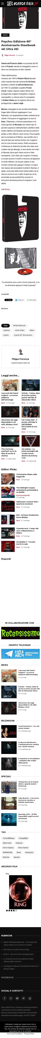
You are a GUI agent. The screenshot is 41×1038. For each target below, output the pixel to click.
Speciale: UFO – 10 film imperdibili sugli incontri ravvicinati (28, 816)
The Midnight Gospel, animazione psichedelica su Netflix (27, 490)
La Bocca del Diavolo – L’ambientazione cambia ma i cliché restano (28, 744)
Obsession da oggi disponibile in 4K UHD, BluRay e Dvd (9, 422)
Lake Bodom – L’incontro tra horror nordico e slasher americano (28, 800)
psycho (6, 335)
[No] (38, 1030)
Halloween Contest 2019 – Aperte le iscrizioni (27, 503)
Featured (19, 843)
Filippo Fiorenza (9, 55)
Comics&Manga (8, 838)
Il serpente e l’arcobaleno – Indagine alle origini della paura (29, 761)
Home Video (19, 330)
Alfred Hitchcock (19, 325)
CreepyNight (23, 838)
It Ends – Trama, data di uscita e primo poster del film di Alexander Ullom (31, 396)
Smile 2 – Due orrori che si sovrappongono (19, 954)
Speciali (26, 495)
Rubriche (6, 857)
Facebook (7, 977)
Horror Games (23, 848)
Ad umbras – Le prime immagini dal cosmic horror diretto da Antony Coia (30, 453)
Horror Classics (8, 848)
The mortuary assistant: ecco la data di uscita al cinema (8, 452)
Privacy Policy (29, 1034)
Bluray (7, 189)
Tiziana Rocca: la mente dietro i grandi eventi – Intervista (28, 784)
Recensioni (20, 495)
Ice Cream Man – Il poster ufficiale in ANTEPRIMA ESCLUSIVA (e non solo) (29, 424)
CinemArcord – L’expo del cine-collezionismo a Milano (27, 530)
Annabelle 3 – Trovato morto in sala (25, 543)
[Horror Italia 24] (22, 7)
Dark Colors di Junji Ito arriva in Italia (16, 949)
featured (7, 330)
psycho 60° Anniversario (23, 335)
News (5, 35)
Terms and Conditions (15, 1034)
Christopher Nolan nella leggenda (26, 475)
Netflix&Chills (7, 852)
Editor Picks (7, 843)
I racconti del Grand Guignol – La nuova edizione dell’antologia (9, 396)
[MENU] (2, 3)
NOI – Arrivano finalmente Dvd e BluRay (27, 516)
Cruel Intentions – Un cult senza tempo (28, 727)
